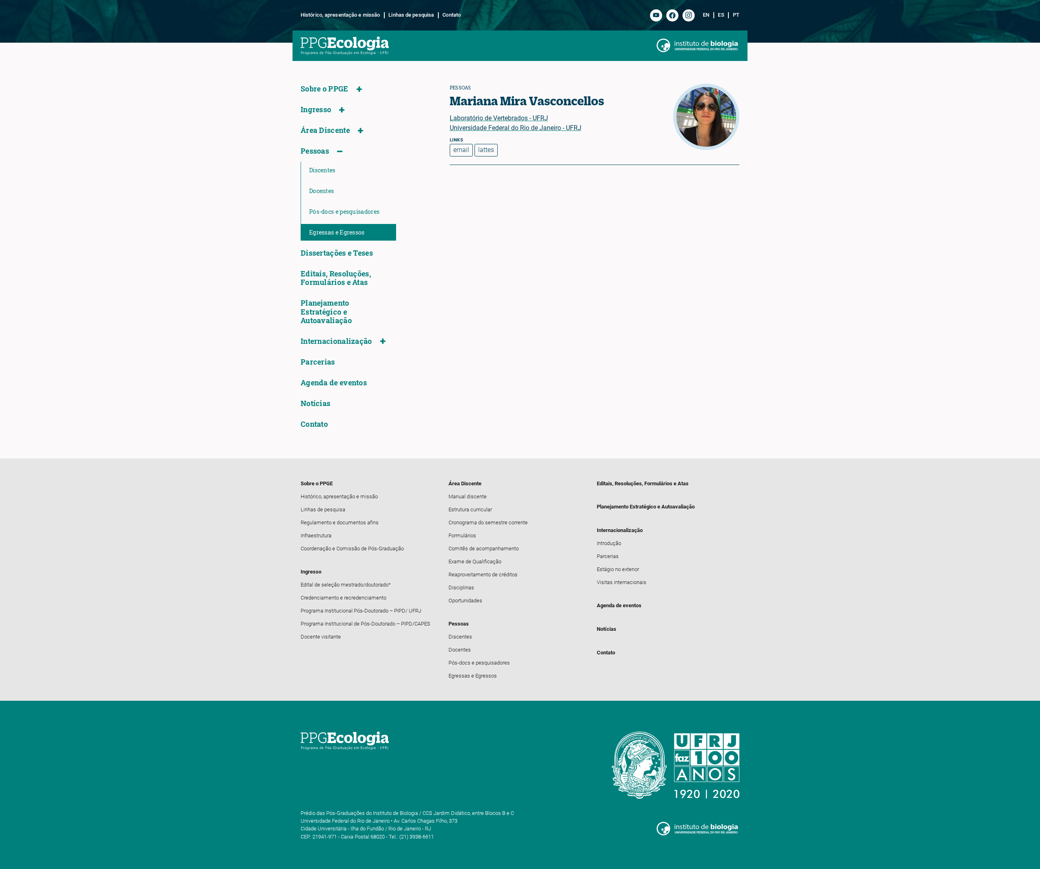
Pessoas (315, 151)
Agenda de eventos (334, 382)
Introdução (609, 543)
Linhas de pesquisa (411, 15)
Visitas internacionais (621, 582)
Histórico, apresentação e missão (340, 15)
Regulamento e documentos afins (340, 522)
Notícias (315, 403)
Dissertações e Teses (337, 253)
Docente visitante (321, 637)
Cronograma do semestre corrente (488, 522)
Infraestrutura (316, 535)
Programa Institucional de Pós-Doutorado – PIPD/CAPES (365, 624)
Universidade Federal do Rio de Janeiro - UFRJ (515, 128)
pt (736, 15)
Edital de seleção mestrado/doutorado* (346, 585)
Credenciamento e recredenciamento (343, 598)
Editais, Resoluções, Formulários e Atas (336, 278)
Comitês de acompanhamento (483, 548)
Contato (451, 15)
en (706, 15)
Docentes (321, 191)
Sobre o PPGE (325, 89)
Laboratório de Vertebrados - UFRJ (499, 118)
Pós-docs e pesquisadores (344, 211)
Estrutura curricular (470, 509)
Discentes (322, 170)
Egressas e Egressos (337, 232)
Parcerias (318, 362)
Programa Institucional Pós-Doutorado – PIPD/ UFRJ (361, 611)
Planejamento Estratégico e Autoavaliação (326, 311)
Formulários (462, 535)
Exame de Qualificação (474, 561)
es (721, 15)
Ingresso (316, 109)
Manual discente (467, 496)
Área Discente (325, 130)
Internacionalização (336, 341)
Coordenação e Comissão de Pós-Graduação (352, 548)
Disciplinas (461, 587)
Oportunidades (465, 600)
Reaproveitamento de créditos (483, 574)
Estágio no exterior (618, 569)
